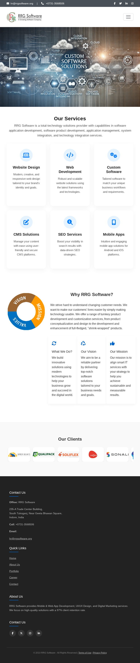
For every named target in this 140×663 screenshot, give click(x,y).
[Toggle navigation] (128, 17)
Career (13, 577)
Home (12, 558)
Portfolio (14, 571)
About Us (14, 564)
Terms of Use (84, 653)
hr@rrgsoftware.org (20, 538)
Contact (13, 584)
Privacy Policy (100, 653)
